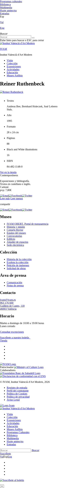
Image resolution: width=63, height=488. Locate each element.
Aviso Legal (13, 399)
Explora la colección (17, 262)
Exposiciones (14, 66)
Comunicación (14, 282)
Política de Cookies (17, 393)
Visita (10, 60)
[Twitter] (27, 195)
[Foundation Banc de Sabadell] (20, 373)
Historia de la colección (19, 259)
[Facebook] (15, 195)
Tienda (3, 340)
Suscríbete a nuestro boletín (15, 337)
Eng (2, 28)
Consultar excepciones (12, 331)
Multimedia (6, 7)
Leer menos (16, 198)
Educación (12, 72)
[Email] (4, 195)
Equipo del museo (16, 232)
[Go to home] (8, 364)
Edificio (11, 239)
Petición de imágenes (18, 265)
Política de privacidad (18, 396)
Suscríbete (5, 453)
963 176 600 (6, 302)
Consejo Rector (15, 229)
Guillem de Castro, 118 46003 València (12, 307)
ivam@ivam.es (8, 299)
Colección (12, 63)
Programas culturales (11, 1)
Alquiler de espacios (17, 242)
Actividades (13, 69)
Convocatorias (14, 236)
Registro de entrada (17, 387)
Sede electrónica (15, 245)
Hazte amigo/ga (8, 10)
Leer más (5, 198)
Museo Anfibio (15, 75)
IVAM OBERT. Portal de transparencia (27, 223)
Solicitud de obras (16, 268)
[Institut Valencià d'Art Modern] (17, 43)
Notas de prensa (15, 285)
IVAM (3, 49)
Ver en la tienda (8, 172)
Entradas (4, 13)
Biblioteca (5, 4)
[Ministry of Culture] (29, 367)
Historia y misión (16, 226)
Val (2, 22)
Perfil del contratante (18, 390)
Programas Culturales (18, 432)
